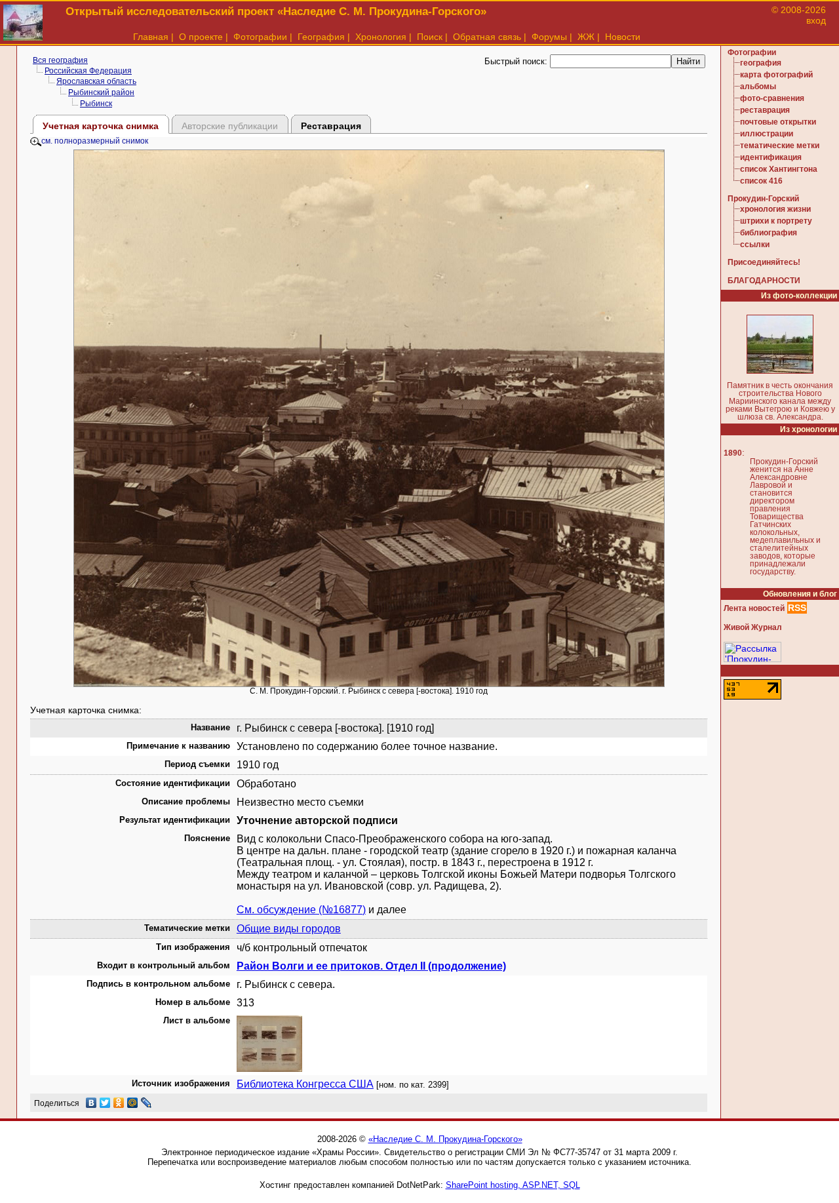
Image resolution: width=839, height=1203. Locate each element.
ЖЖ (586, 36)
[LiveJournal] (146, 1102)
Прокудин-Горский (763, 199)
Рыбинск (96, 104)
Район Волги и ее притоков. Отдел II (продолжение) (371, 966)
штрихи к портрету (776, 221)
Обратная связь (487, 36)
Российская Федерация (88, 71)
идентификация (771, 157)
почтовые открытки (778, 122)
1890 (733, 453)
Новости (622, 36)
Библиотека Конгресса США (305, 1084)
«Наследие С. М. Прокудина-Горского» (445, 1139)
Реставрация (331, 126)
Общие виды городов (289, 928)
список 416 (761, 181)
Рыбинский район (101, 92)
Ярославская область (96, 81)
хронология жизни (775, 209)
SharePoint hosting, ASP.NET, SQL (513, 1185)
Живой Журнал (753, 627)
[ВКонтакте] (91, 1102)
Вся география (60, 60)
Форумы (549, 36)
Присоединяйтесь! (764, 262)
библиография (768, 233)
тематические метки (779, 145)
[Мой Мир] (133, 1102)
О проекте (201, 36)
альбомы (758, 86)
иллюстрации (766, 134)
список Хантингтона (778, 169)
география (760, 63)
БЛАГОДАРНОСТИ (764, 281)
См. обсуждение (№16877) (301, 909)
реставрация (765, 110)
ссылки (755, 244)
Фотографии (260, 36)
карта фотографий (776, 75)
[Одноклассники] (119, 1102)
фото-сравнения (772, 98)
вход (816, 20)
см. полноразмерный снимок (94, 141)
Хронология (380, 36)
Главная (150, 36)
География (321, 36)
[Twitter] (105, 1102)
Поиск (429, 36)
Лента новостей (754, 608)
